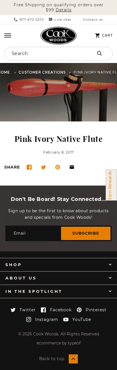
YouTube (81, 319)
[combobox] (42, 53)
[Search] (99, 53)
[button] (7, 35)
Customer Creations (42, 72)
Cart (107, 35)
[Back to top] (73, 358)
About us (21, 278)
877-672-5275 (32, 19)
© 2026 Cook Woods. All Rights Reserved (58, 334)
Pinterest (96, 309)
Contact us (93, 19)
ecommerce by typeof (59, 343)
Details (64, 10)
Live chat (63, 19)
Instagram (46, 319)
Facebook (61, 309)
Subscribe (85, 233)
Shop (13, 265)
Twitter (28, 309)
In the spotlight (33, 291)
